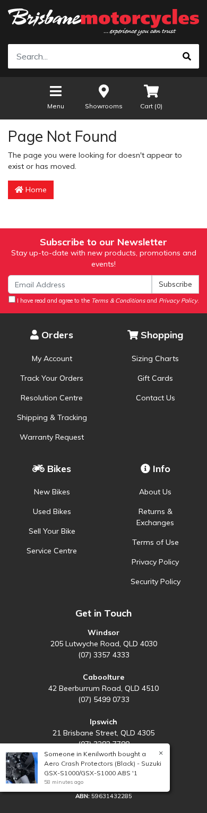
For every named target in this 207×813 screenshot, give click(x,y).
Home (35, 189)
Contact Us (155, 398)
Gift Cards (155, 378)
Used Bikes (52, 511)
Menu (55, 106)
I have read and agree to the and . (107, 300)
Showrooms (104, 106)
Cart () (151, 106)
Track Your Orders (51, 378)
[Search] (187, 56)
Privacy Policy (155, 562)
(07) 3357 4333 (104, 655)
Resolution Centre (52, 398)
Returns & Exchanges (155, 517)
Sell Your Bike (52, 531)
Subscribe (175, 284)
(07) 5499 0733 (104, 699)
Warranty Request (52, 437)
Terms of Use (155, 542)
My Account (52, 358)
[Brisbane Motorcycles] (103, 22)
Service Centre (52, 550)
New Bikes (52, 492)
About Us (155, 492)
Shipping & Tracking (52, 417)
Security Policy (155, 581)
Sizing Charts (155, 358)
